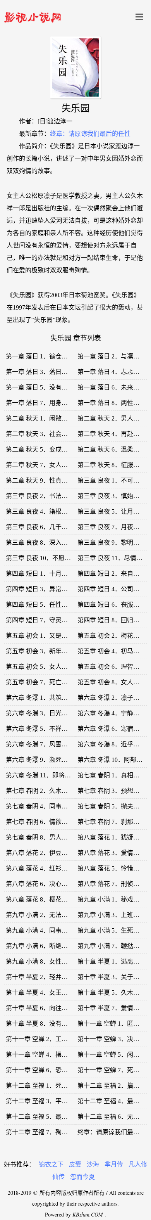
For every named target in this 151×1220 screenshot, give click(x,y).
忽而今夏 (82, 1176)
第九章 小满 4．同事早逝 (40, 930)
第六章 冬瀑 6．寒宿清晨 (111, 728)
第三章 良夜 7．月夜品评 (111, 527)
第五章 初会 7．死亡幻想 (40, 682)
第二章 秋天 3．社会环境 (40, 434)
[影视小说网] (32, 15)
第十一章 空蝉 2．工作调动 (43, 1039)
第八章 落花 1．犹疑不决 (111, 837)
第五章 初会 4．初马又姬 (111, 651)
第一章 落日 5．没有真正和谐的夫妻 (55, 387)
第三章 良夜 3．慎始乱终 (111, 496)
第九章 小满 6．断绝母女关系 (46, 946)
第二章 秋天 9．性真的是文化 (46, 480)
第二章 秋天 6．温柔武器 (111, 449)
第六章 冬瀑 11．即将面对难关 (47, 775)
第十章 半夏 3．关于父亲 (111, 977)
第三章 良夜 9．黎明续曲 (111, 542)
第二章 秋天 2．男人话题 (111, 418)
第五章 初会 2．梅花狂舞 (111, 635)
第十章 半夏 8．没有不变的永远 (49, 1023)
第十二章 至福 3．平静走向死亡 (49, 1101)
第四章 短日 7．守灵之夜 (40, 620)
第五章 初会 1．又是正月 (40, 635)
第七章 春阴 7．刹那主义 (111, 822)
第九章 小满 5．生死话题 (111, 930)
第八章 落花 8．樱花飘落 (40, 899)
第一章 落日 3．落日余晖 (40, 372)
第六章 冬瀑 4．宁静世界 (111, 713)
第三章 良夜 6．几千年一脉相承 (49, 527)
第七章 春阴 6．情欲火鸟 (40, 822)
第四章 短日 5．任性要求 (40, 604)
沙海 (93, 1164)
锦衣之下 (51, 1164)
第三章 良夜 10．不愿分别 (41, 558)
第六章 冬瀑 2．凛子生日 (111, 697)
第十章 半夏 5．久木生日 (111, 992)
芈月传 (114, 1164)
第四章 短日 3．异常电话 (40, 589)
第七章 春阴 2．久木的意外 (43, 790)
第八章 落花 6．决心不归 (40, 884)
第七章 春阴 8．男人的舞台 (43, 837)
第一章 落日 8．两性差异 (111, 403)
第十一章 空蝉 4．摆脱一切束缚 (49, 1054)
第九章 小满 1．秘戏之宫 (111, 899)
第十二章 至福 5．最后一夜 (43, 1116)
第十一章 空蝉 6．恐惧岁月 (43, 1070)
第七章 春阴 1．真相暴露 (111, 775)
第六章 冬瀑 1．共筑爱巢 (40, 697)
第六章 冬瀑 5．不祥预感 (40, 728)
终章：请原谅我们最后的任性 (90, 133)
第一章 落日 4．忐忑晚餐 (111, 372)
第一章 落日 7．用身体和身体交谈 (52, 403)
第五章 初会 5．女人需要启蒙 (46, 666)
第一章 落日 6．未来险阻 (111, 387)
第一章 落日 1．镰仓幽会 (40, 356)
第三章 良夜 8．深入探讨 (40, 542)
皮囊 (75, 1164)
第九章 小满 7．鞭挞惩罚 (111, 946)
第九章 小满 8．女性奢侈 (40, 961)
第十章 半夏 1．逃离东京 (111, 961)
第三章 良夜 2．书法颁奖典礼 (46, 496)
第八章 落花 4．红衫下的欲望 (46, 868)
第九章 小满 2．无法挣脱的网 (46, 915)
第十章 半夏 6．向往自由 (40, 1008)
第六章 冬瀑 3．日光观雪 (40, 713)
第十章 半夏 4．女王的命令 (43, 992)
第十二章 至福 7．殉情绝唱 (43, 1132)
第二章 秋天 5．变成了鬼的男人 (49, 449)
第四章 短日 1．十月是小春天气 (49, 573)
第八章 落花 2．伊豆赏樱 (40, 853)
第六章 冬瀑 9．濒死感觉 (40, 759)
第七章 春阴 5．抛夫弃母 (111, 806)
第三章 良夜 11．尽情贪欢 (113, 558)
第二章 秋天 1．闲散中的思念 (46, 418)
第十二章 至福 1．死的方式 (43, 1085)
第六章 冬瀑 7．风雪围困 (40, 744)
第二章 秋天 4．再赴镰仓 (111, 434)
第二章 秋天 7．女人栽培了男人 (49, 465)
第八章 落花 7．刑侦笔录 (111, 884)
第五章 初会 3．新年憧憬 (40, 651)
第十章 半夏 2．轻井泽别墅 (43, 977)
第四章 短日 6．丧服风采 (111, 604)
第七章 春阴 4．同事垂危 (40, 806)
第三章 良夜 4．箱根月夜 (40, 511)
